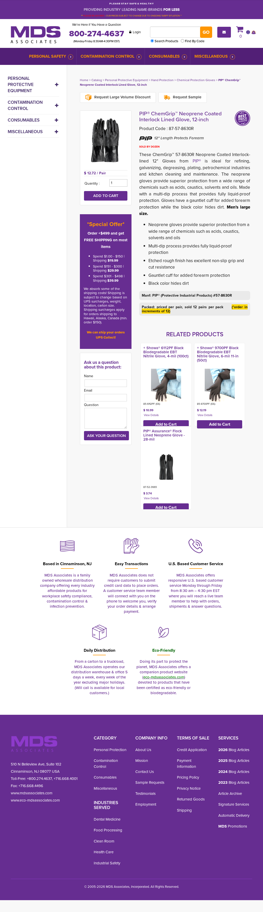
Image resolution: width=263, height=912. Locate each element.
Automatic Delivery (233, 815)
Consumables (164, 56)
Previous (134, 425)
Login (136, 32)
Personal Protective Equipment (21, 84)
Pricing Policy (188, 777)
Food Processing (108, 830)
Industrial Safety (107, 863)
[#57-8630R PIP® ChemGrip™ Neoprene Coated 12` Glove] (105, 140)
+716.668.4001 (66, 778)
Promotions (232, 826)
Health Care (104, 852)
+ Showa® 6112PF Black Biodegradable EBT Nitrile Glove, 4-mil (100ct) (166, 352)
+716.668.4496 (30, 785)
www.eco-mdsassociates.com (35, 800)
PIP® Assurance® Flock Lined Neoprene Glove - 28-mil (164, 435)
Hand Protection (162, 80)
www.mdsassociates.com (31, 793)
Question (91, 404)
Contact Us (144, 771)
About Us (143, 749)
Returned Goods (191, 799)
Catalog (96, 80)
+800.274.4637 (39, 778)
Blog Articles (233, 749)
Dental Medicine (107, 819)
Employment (145, 804)
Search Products (166, 41)
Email (88, 390)
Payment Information (186, 763)
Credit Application (192, 749)
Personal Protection (110, 749)
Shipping (184, 810)
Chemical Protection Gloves (196, 80)
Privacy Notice (189, 788)
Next (255, 425)
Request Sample (186, 97)
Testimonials (145, 793)
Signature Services (233, 804)
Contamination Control (107, 56)
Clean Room (104, 841)
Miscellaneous (211, 56)
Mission (141, 760)
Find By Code (194, 41)
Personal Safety (47, 56)
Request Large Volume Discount (122, 97)
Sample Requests (149, 782)
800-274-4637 (96, 33)
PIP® (197, 161)
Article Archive (230, 793)
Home (84, 80)
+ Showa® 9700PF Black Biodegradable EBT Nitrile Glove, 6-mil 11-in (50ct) (218, 354)
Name (88, 375)
